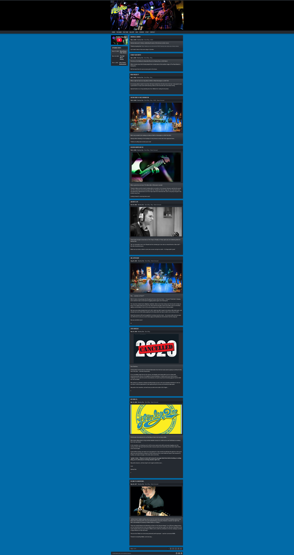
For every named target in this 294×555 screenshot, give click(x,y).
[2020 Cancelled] (156, 348)
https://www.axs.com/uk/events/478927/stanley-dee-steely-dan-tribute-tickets (160, 46)
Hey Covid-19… (134, 399)
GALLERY (132, 32)
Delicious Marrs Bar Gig (137, 147)
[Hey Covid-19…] (156, 419)
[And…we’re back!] (156, 278)
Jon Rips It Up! (134, 202)
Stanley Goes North (136, 55)
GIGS (137, 32)
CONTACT (152, 32)
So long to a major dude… (137, 481)
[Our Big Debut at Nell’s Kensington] (156, 117)
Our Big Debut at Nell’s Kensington (140, 97)
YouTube (181, 553)
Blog (151, 57)
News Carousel (160, 100)
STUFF (147, 32)
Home (113, 32)
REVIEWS (141, 32)
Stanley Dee (140, 39)
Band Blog (146, 39)
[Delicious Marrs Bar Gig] (156, 167)
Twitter (176, 553)
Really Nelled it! (135, 74)
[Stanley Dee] (119, 10)
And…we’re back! (135, 258)
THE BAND (119, 32)
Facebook (179, 553)
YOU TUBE (125, 32)
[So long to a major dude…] (156, 501)
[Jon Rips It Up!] (156, 221)
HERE (173, 533)
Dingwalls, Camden (135, 37)
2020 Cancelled (135, 329)
